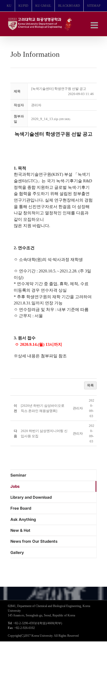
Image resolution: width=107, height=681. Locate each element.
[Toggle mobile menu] (95, 25)
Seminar (18, 475)
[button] (36, 105)
